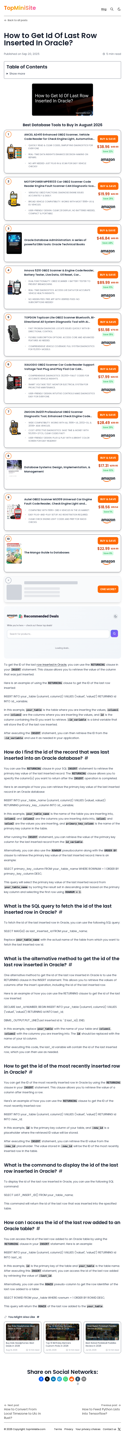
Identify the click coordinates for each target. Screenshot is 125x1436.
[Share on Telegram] (59, 1379)
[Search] (112, 9)
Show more (17, 73)
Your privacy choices (88, 1429)
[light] (119, 9)
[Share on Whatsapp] (65, 1379)
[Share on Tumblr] (77, 1379)
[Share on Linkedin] (53, 1379)
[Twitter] (119, 1429)
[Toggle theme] (115, 616)
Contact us (109, 1429)
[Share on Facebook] (41, 1379)
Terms (58, 1429)
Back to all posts (17, 20)
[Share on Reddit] (71, 1379)
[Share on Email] (83, 1379)
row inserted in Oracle (51, 665)
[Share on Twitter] (47, 1379)
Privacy (68, 1429)
